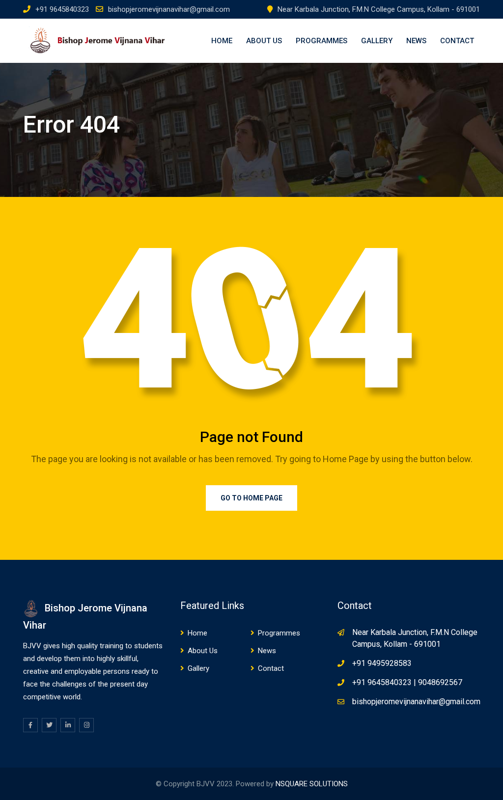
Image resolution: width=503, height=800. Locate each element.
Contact (457, 40)
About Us (264, 40)
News (416, 40)
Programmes (321, 40)
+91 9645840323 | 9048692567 (407, 682)
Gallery (376, 40)
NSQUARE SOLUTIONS (312, 783)
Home (221, 40)
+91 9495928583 (382, 663)
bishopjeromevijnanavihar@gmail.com (169, 9)
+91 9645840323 (62, 9)
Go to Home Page (251, 498)
